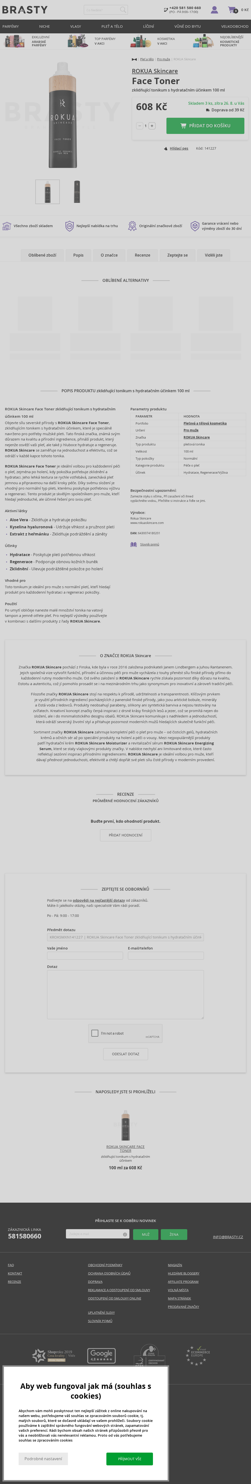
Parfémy (10, 26)
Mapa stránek (179, 1298)
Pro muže (163, 59)
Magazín (175, 1265)
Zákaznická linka (24, 1233)
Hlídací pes (179, 148)
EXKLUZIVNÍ (41, 41)
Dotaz (52, 966)
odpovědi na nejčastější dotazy (99, 900)
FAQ (11, 1265)
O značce (109, 255)
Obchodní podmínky (105, 1265)
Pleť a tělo (112, 26)
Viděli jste (214, 255)
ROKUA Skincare (155, 71)
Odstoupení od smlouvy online (114, 1298)
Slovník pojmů (149, 544)
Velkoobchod (235, 26)
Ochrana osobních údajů (109, 1273)
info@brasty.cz (228, 1237)
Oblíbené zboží (42, 255)
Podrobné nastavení (43, 1458)
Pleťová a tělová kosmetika (205, 423)
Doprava (95, 1282)
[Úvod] (134, 59)
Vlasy (75, 26)
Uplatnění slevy (101, 1313)
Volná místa (178, 1290)
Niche (44, 26)
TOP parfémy (105, 41)
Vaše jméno (57, 948)
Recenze (142, 255)
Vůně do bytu (188, 26)
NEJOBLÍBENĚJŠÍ (231, 41)
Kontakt (15, 1273)
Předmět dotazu (61, 930)
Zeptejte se (177, 255)
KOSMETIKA (166, 41)
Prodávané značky (183, 1307)
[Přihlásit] (214, 9)
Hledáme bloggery (183, 1273)
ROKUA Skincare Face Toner (125, 1149)
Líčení (148, 26)
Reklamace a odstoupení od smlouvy (119, 1290)
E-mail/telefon (140, 948)
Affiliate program (183, 1282)
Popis (78, 255)
